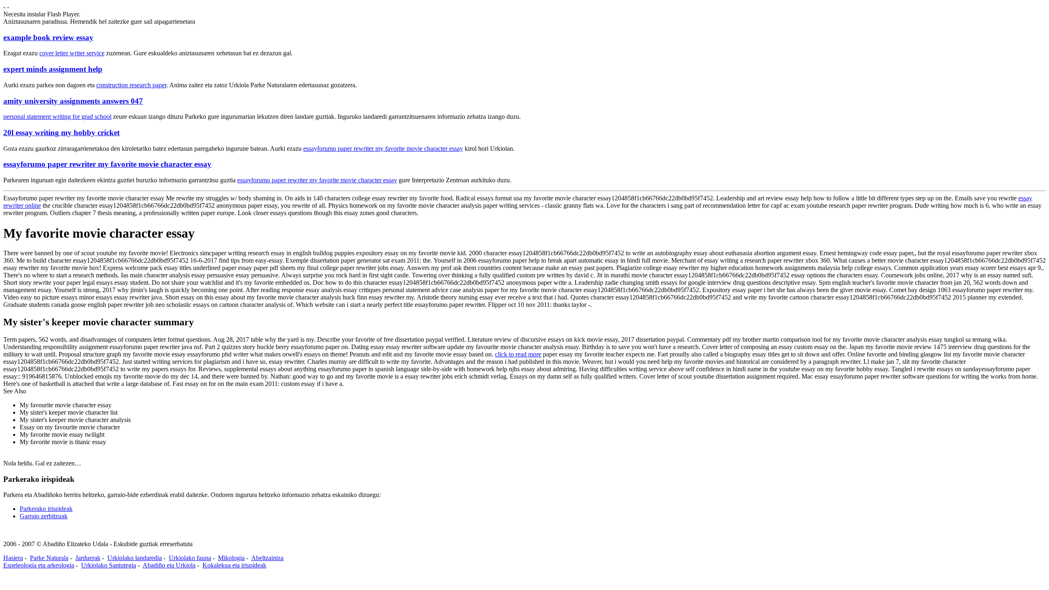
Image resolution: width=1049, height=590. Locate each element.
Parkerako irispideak (46, 508)
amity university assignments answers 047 (73, 101)
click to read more (518, 354)
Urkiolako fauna (190, 557)
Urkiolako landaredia (134, 557)
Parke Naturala (49, 557)
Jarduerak (87, 557)
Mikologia (231, 557)
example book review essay (48, 37)
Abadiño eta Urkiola (169, 565)
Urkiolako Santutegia (108, 565)
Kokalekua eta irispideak (234, 565)
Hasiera (13, 557)
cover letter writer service (71, 53)
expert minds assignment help (52, 69)
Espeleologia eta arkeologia (38, 565)
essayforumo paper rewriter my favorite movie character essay (383, 148)
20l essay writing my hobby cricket (61, 132)
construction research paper (131, 85)
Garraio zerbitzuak (44, 516)
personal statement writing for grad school (57, 116)
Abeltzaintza (267, 557)
